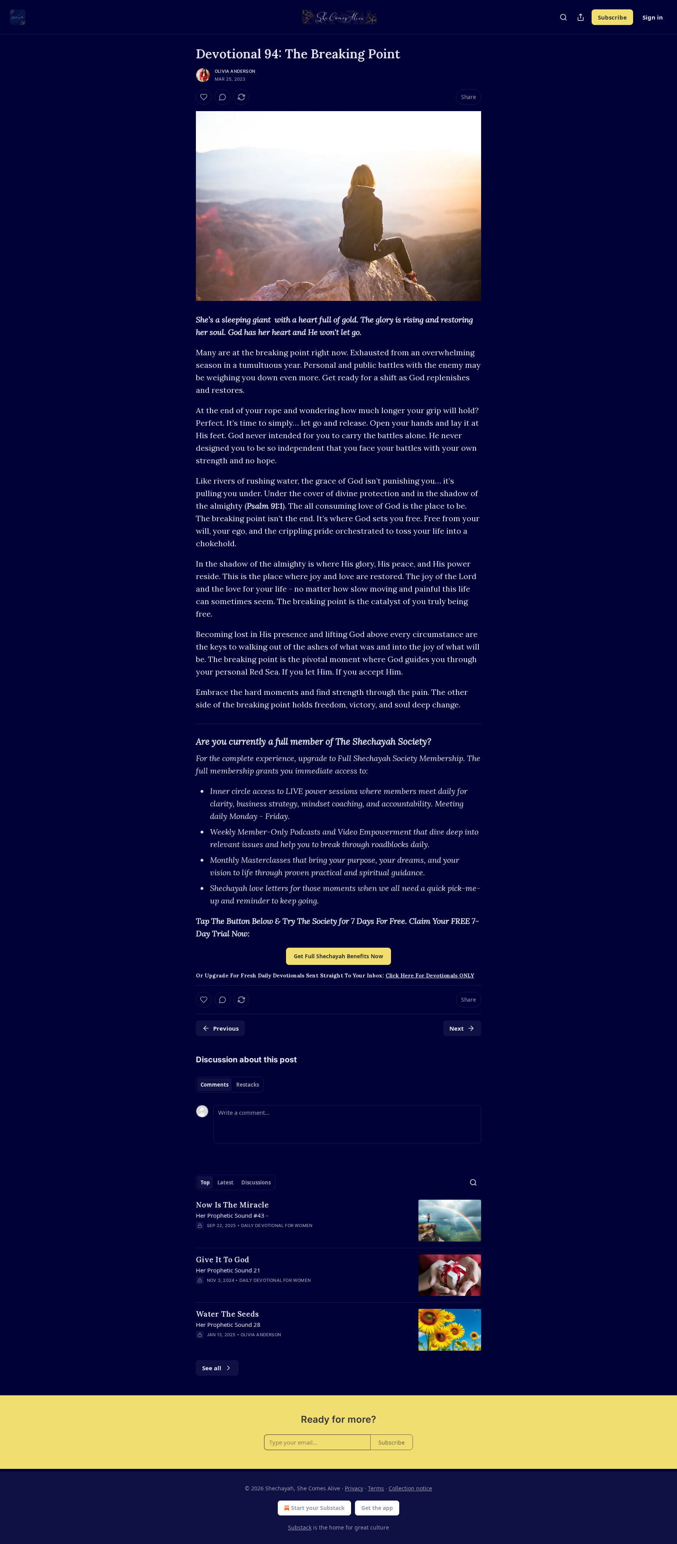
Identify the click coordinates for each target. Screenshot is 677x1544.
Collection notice (410, 1488)
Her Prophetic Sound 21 (228, 1270)
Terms (376, 1488)
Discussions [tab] (256, 1182)
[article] (338, 1221)
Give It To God (222, 1259)
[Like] (204, 97)
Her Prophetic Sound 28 (228, 1324)
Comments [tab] (214, 1084)
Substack (299, 1527)
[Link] (185, 741)
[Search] (563, 17)
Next (456, 1028)
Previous (226, 1028)
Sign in (653, 17)
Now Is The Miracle (232, 1204)
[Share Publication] (580, 17)
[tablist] (230, 1084)
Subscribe (612, 17)
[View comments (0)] (222, 97)
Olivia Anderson (235, 71)
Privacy (354, 1488)
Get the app (377, 1508)
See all (211, 1368)
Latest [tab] (225, 1182)
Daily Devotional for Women (276, 1225)
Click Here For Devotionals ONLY (430, 975)
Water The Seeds (227, 1314)
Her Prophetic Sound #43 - (232, 1215)
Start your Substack (318, 1508)
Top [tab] (205, 1182)
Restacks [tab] (247, 1084)
